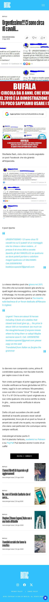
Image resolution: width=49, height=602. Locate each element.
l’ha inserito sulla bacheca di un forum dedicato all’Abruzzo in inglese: (24, 301)
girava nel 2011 (35, 284)
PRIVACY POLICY (17, 591)
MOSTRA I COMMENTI (24, 456)
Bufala (4, 466)
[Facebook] (24, 585)
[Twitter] (31, 585)
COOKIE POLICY (32, 591)
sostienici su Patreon (35, 439)
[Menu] (43, 5)
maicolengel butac (8, 37)
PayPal (10, 443)
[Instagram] (17, 585)
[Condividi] (27, 37)
